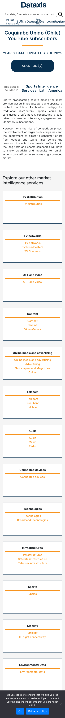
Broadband (32, 403)
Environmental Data (32, 671)
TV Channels (32, 251)
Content (32, 321)
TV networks (33, 243)
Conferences (36, 21)
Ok (20, 711)
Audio (32, 437)
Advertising (32, 364)
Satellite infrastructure (32, 559)
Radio (32, 446)
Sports (32, 593)
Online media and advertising (32, 360)
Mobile (32, 407)
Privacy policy (37, 711)
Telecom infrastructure (32, 563)
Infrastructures (32, 554)
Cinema (32, 325)
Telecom (32, 399)
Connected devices (32, 476)
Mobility (33, 632)
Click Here (29, 65)
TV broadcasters (32, 247)
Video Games (32, 329)
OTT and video (32, 282)
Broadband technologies (32, 520)
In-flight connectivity (32, 637)
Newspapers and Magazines (32, 368)
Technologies (32, 515)
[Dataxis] (32, 4)
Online (32, 372)
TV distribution (32, 204)
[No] (60, 704)
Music (32, 442)
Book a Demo (26, 21)
